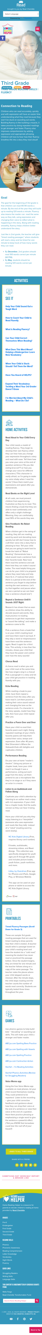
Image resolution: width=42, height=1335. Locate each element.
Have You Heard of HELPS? (19, 375)
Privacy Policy (33, 1312)
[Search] (37, 1301)
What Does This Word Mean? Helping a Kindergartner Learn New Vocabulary (20, 352)
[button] (2, 38)
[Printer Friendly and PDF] (12, 896)
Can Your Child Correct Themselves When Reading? (19, 339)
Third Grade (15, 83)
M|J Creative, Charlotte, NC (25, 1314)
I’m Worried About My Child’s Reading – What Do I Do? (19, 399)
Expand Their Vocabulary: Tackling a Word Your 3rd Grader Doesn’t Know (21, 386)
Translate (28, 18)
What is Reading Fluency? (18, 329)
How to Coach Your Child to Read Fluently (19, 319)
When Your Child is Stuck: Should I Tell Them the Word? (19, 365)
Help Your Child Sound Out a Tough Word (19, 308)
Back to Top (35, 1330)
